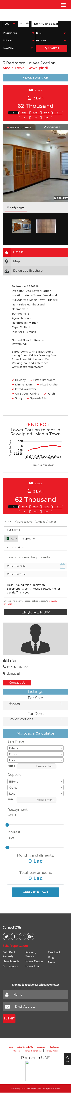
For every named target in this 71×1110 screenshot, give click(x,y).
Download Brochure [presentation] (28, 270)
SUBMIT (9, 1018)
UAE (46, 118)
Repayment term (16, 812)
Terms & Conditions (33, 1051)
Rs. (13, 113)
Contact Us (17, 682)
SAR (35, 118)
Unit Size (7, 40)
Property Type (10, 33)
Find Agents (10, 966)
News (51, 962)
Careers (16, 1051)
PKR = (11, 766)
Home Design (34, 961)
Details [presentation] (18, 252)
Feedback (54, 952)
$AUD (46, 113)
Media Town (14, 68)
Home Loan (32, 966)
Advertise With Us (25, 1047)
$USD (24, 113)
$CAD (35, 113)
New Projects (11, 961)
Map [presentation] (16, 261)
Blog (51, 957)
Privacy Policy (52, 1051)
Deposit (14, 775)
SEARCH (53, 48)
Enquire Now (35, 612)
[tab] (35, 252)
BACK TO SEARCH (36, 77)
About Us (41, 1047)
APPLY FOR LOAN (35, 892)
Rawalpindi (38, 68)
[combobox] (10, 23)
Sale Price (15, 741)
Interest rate (13, 834)
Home (10, 1047)
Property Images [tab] (15, 207)
